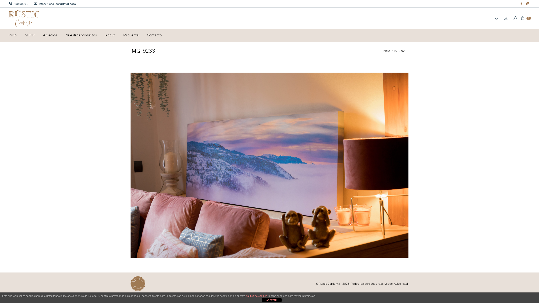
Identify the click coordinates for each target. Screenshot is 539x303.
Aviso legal (401, 283)
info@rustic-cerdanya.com (57, 4)
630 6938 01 (21, 4)
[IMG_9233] (269, 165)
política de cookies (256, 296)
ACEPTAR (271, 300)
